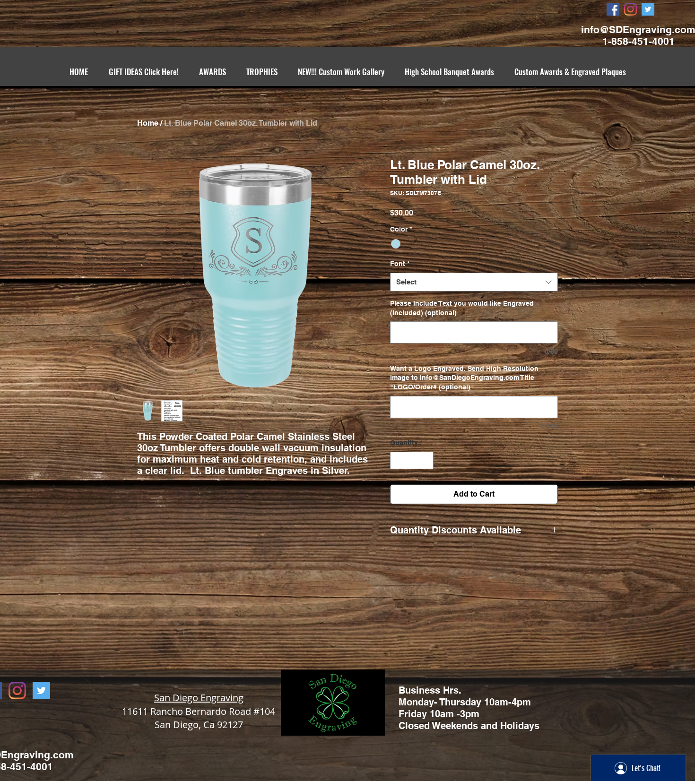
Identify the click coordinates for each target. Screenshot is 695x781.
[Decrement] (397, 460)
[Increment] (426, 460)
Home (147, 123)
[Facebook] (613, 9)
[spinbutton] (411, 460)
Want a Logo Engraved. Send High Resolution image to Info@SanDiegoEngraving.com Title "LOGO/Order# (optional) (464, 378)
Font (399, 263)
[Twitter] (648, 9)
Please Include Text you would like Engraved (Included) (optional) (462, 308)
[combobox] (474, 282)
